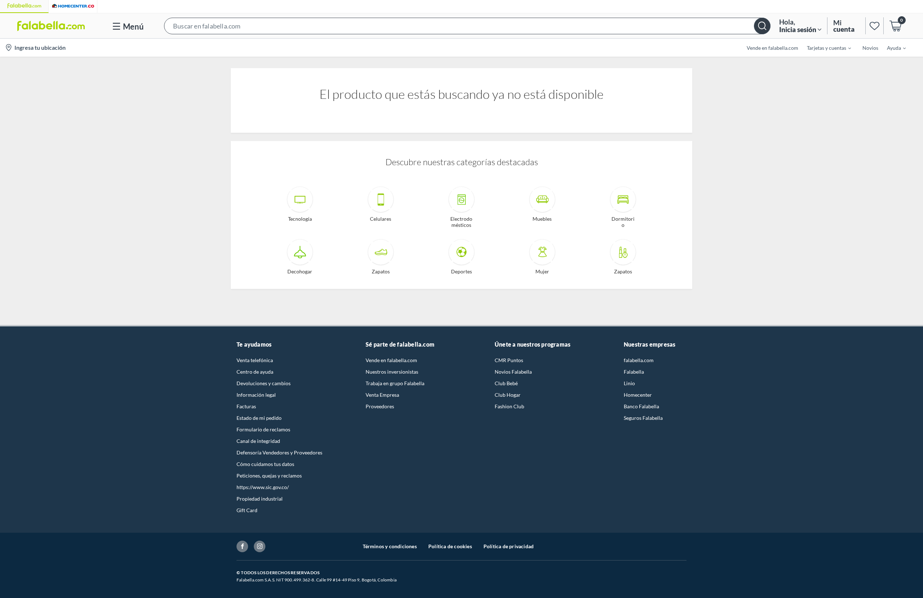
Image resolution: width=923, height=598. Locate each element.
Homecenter (638, 395)
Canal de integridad (258, 441)
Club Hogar (508, 395)
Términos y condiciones (390, 546)
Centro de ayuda (255, 372)
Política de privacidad (508, 546)
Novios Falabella (513, 372)
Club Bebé (506, 383)
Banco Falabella (641, 406)
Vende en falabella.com (391, 360)
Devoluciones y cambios (264, 383)
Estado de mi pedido (259, 418)
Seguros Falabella (643, 418)
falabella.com (639, 360)
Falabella (634, 372)
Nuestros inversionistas (392, 372)
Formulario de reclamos (263, 429)
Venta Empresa (382, 395)
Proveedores (380, 406)
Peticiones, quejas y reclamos (269, 475)
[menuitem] (824, 47)
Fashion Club (509, 406)
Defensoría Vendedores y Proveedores (279, 452)
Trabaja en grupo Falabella (395, 383)
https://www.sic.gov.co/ (263, 487)
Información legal (256, 395)
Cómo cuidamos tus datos (265, 464)
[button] (467, 25)
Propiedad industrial (260, 499)
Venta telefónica (255, 360)
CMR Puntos (509, 360)
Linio (629, 383)
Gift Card (247, 510)
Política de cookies (450, 546)
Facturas (246, 406)
